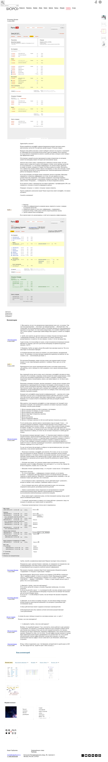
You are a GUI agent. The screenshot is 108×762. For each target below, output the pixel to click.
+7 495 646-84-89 (12, 756)
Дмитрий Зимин (12, 339)
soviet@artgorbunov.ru (14, 755)
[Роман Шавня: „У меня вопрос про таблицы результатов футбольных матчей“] (51, 672)
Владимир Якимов (12, 570)
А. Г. (8, 364)
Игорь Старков (11, 617)
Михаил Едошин (12, 439)
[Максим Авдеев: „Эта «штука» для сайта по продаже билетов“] (13, 690)
